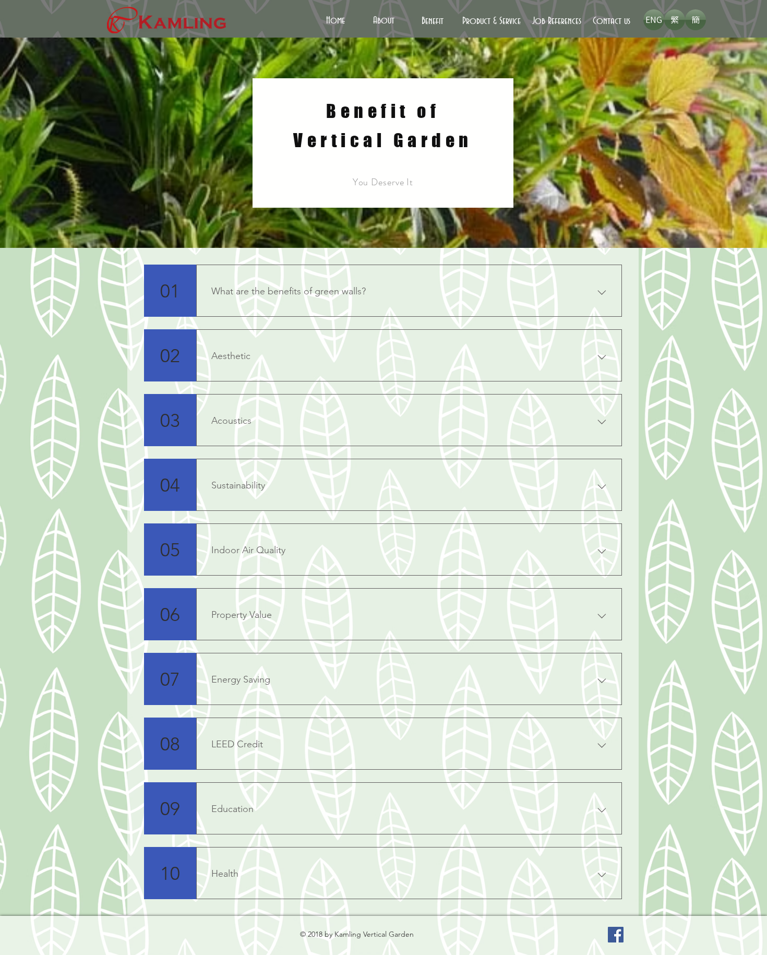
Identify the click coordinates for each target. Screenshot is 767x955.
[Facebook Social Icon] (616, 934)
